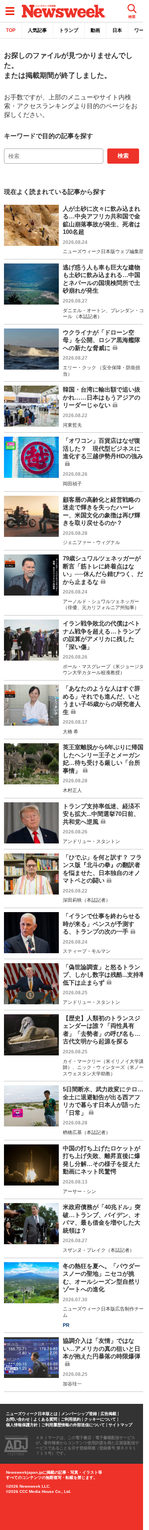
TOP (10, 30)
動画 (95, 30)
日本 (117, 30)
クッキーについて (100, 1419)
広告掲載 (108, 1414)
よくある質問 (45, 1419)
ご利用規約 (71, 1419)
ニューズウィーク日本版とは (32, 1414)
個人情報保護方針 (22, 1425)
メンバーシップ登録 (79, 1414)
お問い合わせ (18, 1419)
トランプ (68, 30)
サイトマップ (120, 1425)
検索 (123, 155)
